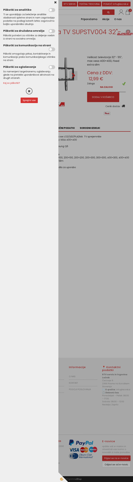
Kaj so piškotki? (11, 83)
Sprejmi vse (29, 100)
